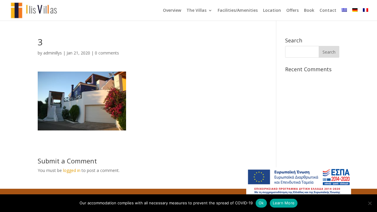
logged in (71, 170)
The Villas (196, 10)
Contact (328, 10)
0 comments (107, 53)
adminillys (52, 53)
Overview (172, 10)
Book (309, 10)
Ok (261, 203)
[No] (370, 203)
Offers (292, 10)
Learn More (284, 203)
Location (272, 10)
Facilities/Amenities (238, 10)
